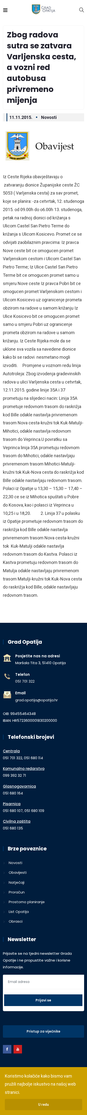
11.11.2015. (20, 117)
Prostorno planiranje (27, 901)
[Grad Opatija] (43, 9)
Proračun (17, 892)
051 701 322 (25, 681)
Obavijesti (18, 872)
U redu (43, 1104)
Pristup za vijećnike (43, 1031)
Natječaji (16, 882)
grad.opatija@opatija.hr (36, 700)
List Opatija (19, 911)
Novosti (49, 117)
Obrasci (15, 921)
